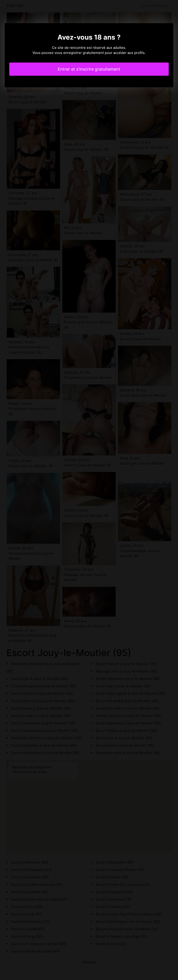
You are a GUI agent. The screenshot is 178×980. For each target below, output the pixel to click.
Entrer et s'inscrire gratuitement (89, 69)
